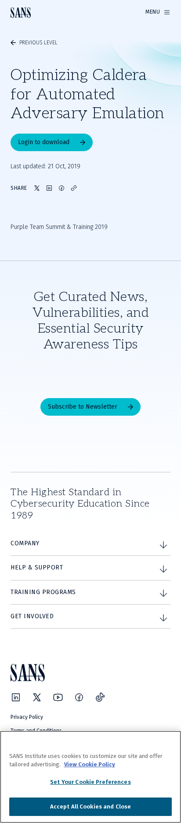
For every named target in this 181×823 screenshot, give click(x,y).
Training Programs (43, 592)
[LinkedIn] (16, 697)
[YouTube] (58, 697)
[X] (37, 697)
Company (25, 543)
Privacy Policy (27, 717)
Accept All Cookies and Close (90, 806)
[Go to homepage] (21, 12)
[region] (90, 777)
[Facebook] (79, 697)
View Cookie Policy (89, 764)
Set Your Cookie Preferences (90, 782)
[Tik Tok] (100, 697)
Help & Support (37, 567)
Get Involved (32, 616)
